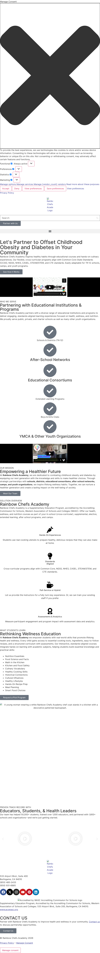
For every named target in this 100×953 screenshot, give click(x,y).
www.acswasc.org (9, 909)
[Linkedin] (36, 892)
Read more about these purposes (82, 184)
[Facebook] (3, 892)
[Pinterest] (29, 892)
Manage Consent (24, 943)
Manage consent (10, 950)
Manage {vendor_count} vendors (50, 184)
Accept (5, 188)
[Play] (24, 839)
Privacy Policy (7, 192)
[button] (50, 75)
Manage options (8, 184)
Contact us (94, 921)
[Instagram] (16, 892)
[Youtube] (23, 892)
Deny (16, 188)
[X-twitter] (10, 892)
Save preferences (55, 188)
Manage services (25, 184)
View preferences (33, 188)
